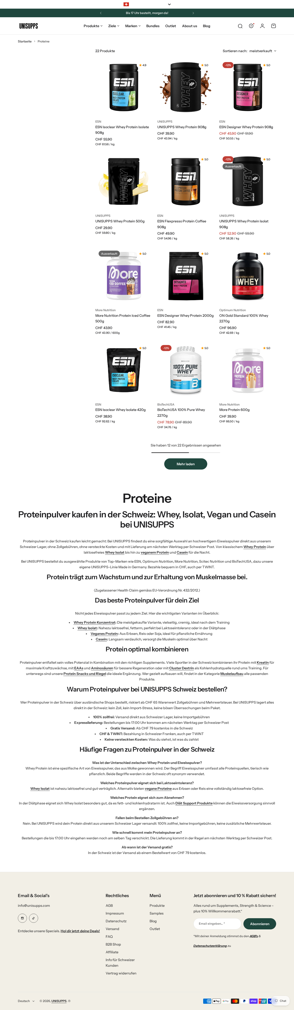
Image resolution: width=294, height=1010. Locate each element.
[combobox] (147, 4)
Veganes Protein (104, 633)
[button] (100, 13)
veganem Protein (155, 552)
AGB (109, 905)
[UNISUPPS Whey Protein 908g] (185, 87)
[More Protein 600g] (247, 370)
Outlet (155, 929)
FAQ (109, 936)
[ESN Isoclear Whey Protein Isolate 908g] (123, 87)
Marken (131, 26)
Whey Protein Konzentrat (94, 622)
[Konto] (262, 26)
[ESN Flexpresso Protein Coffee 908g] (185, 181)
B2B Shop (113, 944)
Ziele (112, 26)
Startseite (25, 41)
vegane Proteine (158, 788)
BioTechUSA (165, 404)
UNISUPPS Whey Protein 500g (120, 221)
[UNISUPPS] (28, 26)
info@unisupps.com (34, 905)
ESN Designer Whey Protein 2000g (185, 315)
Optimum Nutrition (232, 310)
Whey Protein (254, 547)
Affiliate (112, 952)
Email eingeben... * (212, 924)
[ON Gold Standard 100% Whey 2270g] (247, 275)
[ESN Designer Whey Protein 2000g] (185, 275)
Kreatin (263, 662)
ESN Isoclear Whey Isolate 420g (120, 409)
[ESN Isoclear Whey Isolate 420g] (123, 370)
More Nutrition (105, 310)
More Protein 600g (234, 409)
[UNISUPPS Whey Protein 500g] (123, 181)
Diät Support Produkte (194, 803)
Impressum (115, 913)
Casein (182, 552)
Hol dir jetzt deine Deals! (80, 931)
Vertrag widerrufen (121, 973)
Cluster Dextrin (181, 668)
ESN (98, 121)
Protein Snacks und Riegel (84, 673)
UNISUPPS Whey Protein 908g (181, 127)
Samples (157, 913)
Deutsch (24, 1001)
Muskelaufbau (231, 673)
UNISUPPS (164, 121)
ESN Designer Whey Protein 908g (246, 127)
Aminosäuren (102, 668)
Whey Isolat (114, 552)
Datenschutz (116, 921)
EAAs (78, 668)
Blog (153, 921)
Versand (112, 929)
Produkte (91, 26)
